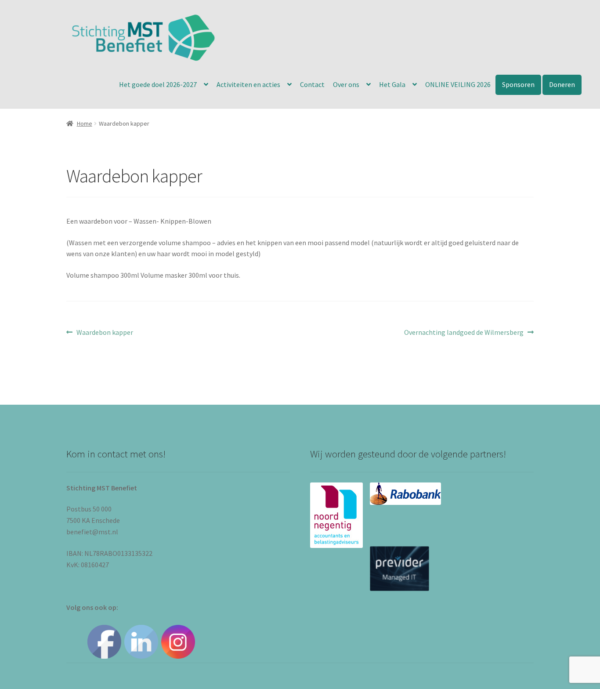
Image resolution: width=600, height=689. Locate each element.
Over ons (346, 84)
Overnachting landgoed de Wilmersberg (464, 332)
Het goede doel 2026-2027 (158, 84)
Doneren (562, 84)
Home (84, 123)
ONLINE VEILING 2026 (458, 84)
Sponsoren (518, 84)
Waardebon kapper (104, 332)
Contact (312, 84)
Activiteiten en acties (248, 84)
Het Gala (392, 84)
